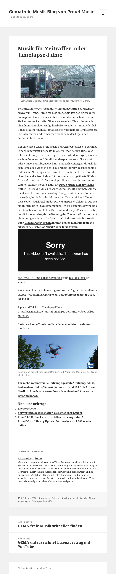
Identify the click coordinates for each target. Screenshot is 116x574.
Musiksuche (82, 498)
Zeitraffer (48, 501)
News (92, 498)
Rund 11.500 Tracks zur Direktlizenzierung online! (50, 417)
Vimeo (22, 282)
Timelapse (37, 501)
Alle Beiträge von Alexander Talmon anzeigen (47, 481)
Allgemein (69, 498)
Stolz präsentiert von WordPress (34, 568)
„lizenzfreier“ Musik (37, 222)
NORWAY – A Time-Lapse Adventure (40, 277)
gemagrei (25, 501)
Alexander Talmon (50, 498)
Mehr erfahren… (28, 395)
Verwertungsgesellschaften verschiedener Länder (50, 413)
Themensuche (27, 408)
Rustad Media (77, 277)
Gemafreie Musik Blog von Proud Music (51, 11)
